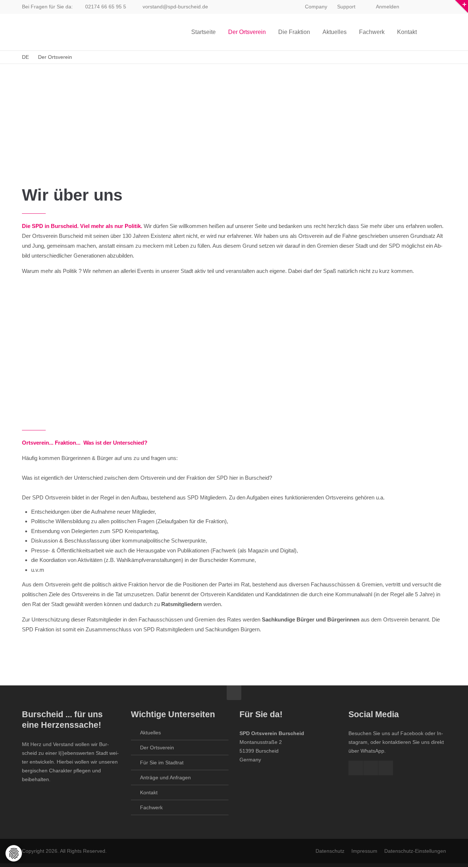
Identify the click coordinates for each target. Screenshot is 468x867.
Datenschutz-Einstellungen (415, 851)
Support (346, 6)
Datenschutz (330, 851)
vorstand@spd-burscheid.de (175, 6)
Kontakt (149, 792)
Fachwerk (151, 807)
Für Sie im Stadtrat (162, 762)
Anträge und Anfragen (165, 777)
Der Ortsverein (157, 747)
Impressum (364, 851)
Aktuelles (150, 732)
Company (316, 6)
